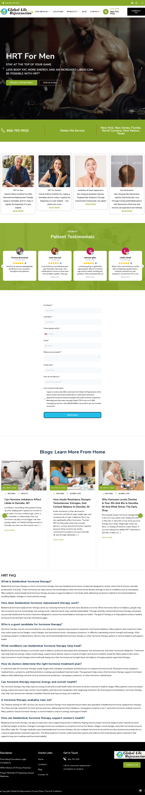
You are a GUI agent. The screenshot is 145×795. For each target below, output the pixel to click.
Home (41, 759)
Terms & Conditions (53, 791)
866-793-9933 (114, 13)
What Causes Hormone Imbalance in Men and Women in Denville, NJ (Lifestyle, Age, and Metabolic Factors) (71, 505)
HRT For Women (54, 190)
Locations (58, 11)
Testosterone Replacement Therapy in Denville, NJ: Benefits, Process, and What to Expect (120, 505)
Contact (95, 11)
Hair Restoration (127, 190)
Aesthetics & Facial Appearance (91, 190)
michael (12, 493)
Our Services (41, 11)
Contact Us (43, 774)
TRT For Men (18, 190)
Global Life (26, 493)
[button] (141, 68)
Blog (84, 11)
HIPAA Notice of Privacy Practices (15, 768)
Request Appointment (21, 83)
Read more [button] (19, 277)
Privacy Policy (38, 791)
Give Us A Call (50, 83)
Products (72, 11)
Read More (10, 537)
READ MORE (18, 211)
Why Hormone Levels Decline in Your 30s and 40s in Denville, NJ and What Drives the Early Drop (23, 505)
